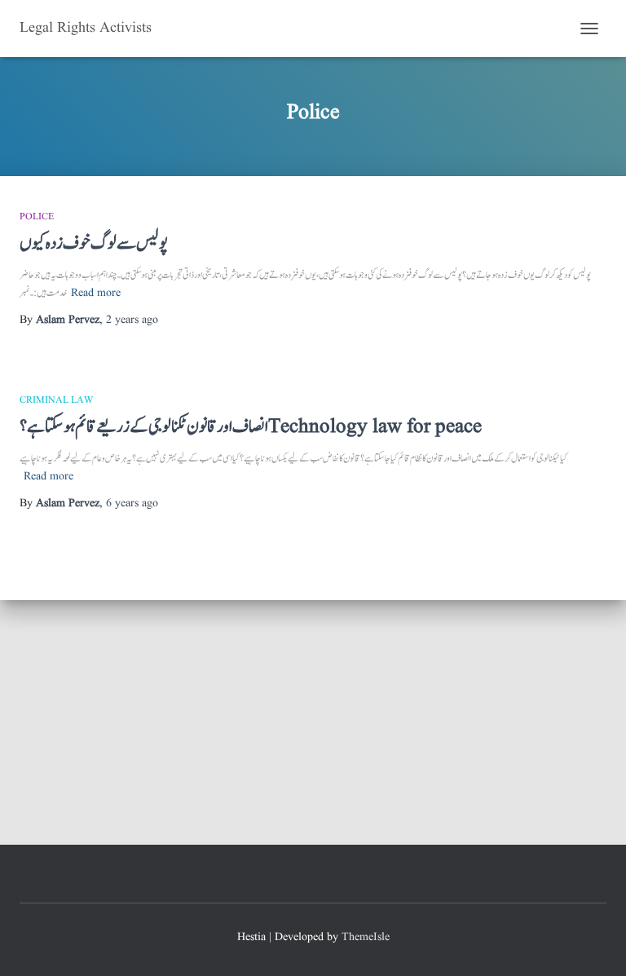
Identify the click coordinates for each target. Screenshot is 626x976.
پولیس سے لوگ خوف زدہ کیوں (94, 243)
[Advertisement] (313, 722)
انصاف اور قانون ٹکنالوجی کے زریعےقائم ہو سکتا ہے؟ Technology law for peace (251, 427)
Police (37, 216)
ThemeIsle (366, 937)
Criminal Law (56, 400)
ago (132, 319)
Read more (96, 293)
